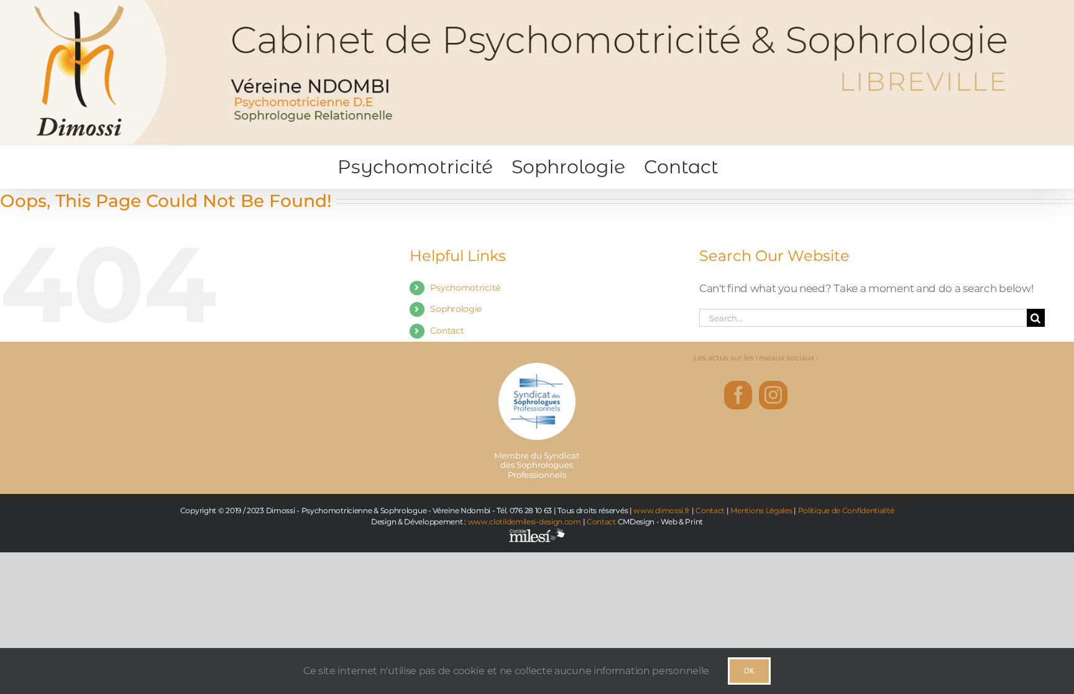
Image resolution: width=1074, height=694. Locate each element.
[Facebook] (738, 395)
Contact (447, 330)
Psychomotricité (465, 287)
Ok (749, 670)
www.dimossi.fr (661, 510)
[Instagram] (773, 395)
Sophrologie (456, 308)
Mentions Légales (761, 510)
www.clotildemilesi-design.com (524, 521)
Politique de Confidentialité (846, 510)
